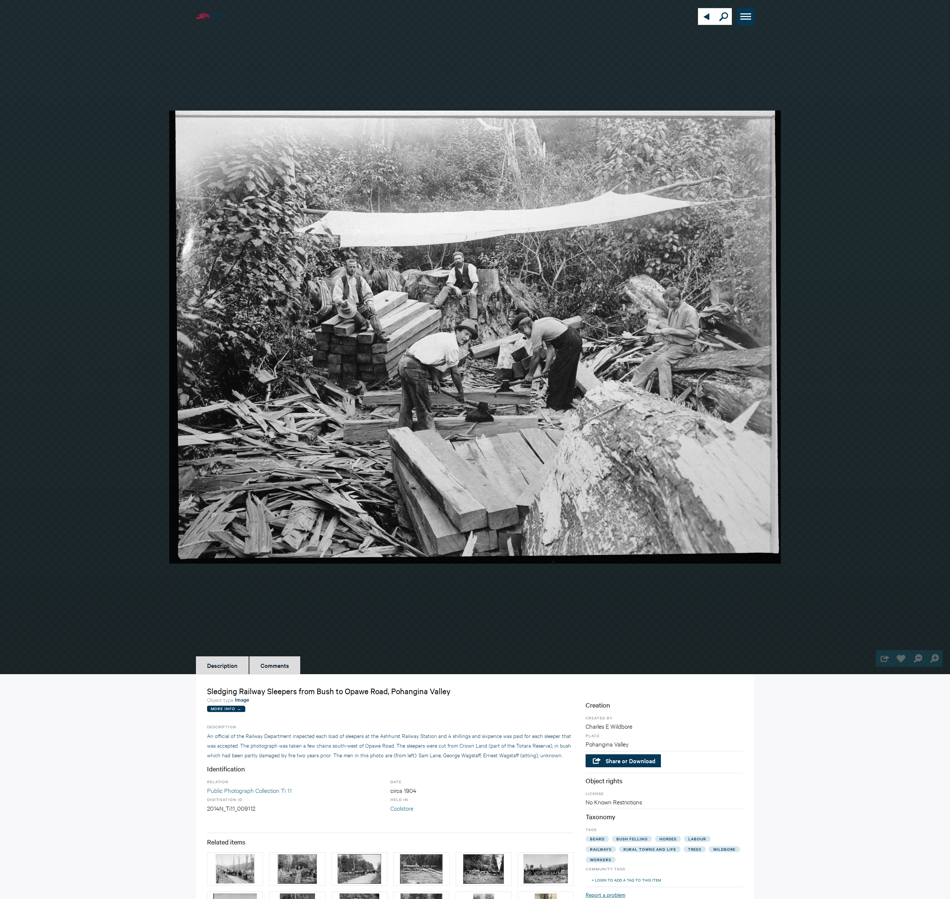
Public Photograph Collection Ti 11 (249, 790)
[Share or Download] (884, 658)
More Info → (226, 708)
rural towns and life (649, 849)
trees (695, 849)
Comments (275, 665)
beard (597, 838)
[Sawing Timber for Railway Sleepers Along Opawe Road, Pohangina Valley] (297, 869)
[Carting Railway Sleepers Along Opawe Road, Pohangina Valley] (235, 869)
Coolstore (401, 808)
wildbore (724, 849)
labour (697, 838)
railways (600, 849)
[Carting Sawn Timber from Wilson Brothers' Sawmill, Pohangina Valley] (359, 869)
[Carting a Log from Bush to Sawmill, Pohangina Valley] (546, 869)
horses (668, 838)
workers (600, 859)
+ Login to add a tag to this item (626, 880)
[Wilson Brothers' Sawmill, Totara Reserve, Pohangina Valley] (484, 869)
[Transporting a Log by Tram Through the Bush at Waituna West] (421, 869)
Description (222, 665)
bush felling (632, 838)
